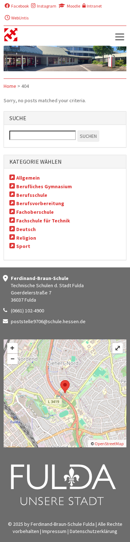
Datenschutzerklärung (93, 531)
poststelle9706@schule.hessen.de (48, 321)
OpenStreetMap (109, 443)
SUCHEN (88, 136)
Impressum (54, 531)
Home (10, 86)
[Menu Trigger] (120, 36)
